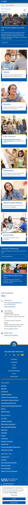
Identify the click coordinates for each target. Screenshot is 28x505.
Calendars (4, 433)
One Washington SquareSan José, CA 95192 (8, 484)
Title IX (14, 365)
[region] (14, 495)
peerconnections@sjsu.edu (15, 302)
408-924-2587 (11, 304)
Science (3, 409)
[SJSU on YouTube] (22, 354)
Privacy (14, 373)
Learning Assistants (8, 141)
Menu (25, 11)
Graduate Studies (6, 394)
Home (2, 5)
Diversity (14, 368)
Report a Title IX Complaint (9, 471)
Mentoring (7, 104)
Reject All (14, 498)
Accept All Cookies (14, 502)
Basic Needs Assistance (8, 424)
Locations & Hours (13, 328)
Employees (4, 438)
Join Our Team (8, 235)
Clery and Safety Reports (8, 427)
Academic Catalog (6, 421)
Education (4, 389)
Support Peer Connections (11, 335)
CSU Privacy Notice (13, 492)
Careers (3, 435)
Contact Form (5, 457)
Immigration (4, 444)
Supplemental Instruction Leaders (11, 139)
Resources (9, 173)
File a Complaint (6, 468)
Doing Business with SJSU (9, 462)
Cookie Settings (14, 376)
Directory (4, 460)
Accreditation (14, 362)
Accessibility (14, 359)
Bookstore (4, 430)
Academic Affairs (4, 11)
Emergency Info (5, 465)
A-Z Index (4, 418)
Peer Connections (6, 9)
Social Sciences (5, 411)
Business (3, 386)
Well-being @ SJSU (7, 450)
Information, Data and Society (10, 400)
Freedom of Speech (7, 441)
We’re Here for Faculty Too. (12, 275)
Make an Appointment (7, 256)
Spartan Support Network (12, 203)
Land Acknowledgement (14, 370)
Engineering (4, 391)
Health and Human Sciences (9, 397)
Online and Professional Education (11, 406)
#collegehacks (8, 170)
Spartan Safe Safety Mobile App (10, 447)
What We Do (5, 42)
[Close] (25, 487)
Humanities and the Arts (8, 403)
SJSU (5, 1)
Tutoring (6, 72)
